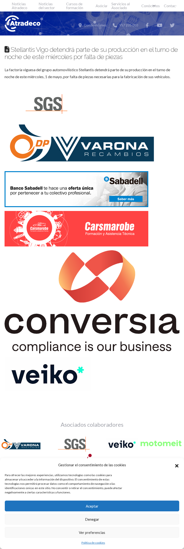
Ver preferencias (92, 532)
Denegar (92, 519)
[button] (176, 465)
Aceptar (92, 506)
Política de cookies (93, 542)
